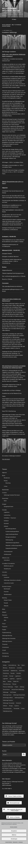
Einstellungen (14, 839)
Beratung (5, 668)
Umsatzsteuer (5, 647)
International (7, 560)
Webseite (6, 605)
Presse (4, 623)
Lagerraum (19, 678)
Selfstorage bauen (7, 695)
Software (6, 526)
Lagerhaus (12, 678)
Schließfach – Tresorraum (10, 518)
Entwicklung (6, 673)
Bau (19, 665)
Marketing (4, 597)
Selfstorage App (9, 540)
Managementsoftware (11, 537)
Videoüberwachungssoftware (12, 542)
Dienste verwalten (13, 826)
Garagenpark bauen (8, 506)
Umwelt (4, 650)
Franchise (6, 591)
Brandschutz (7, 478)
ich (15, 420)
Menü (14, 19)
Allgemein (4, 472)
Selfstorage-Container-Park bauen (12, 495)
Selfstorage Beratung (7, 635)
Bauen (3, 475)
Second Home (6, 689)
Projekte (4, 629)
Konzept (11, 676)
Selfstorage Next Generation (8, 638)
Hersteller (4, 510)
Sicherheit (6, 523)
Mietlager (8, 108)
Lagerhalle (5, 678)
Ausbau (5, 665)
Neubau (6, 480)
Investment (6, 577)
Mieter (3, 609)
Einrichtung (21, 670)
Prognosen (4, 626)
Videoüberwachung (7, 711)
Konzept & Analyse (6, 586)
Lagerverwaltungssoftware (12, 534)
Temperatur (5, 644)
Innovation (4, 572)
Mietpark (4, 612)
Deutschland (5, 498)
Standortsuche (7, 568)
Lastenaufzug (7, 515)
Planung (14, 684)
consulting (19, 668)
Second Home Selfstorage (18, 689)
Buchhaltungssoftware (11, 528)
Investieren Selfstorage (9, 32)
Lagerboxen (18, 676)
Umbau (5, 486)
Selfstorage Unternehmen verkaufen (12, 580)
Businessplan (7, 588)
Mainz (4, 681)
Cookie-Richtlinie (8, 842)
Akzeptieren (14, 831)
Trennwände (16, 708)
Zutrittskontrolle (7, 554)
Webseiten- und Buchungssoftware (14, 545)
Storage (11, 705)
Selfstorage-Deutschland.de (11, 9)
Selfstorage (5, 692)
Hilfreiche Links (5, 558)
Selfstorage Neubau (19, 697)
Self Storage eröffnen (8, 697)
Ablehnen (14, 835)
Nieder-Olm (16, 681)
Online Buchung (6, 684)
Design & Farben (8, 600)
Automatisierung (12, 665)
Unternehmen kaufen (9, 583)
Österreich (4, 615)
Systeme (17, 705)
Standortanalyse (7, 594)
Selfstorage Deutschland (19, 695)
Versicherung (5, 653)
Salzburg (6, 617)
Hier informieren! (6, 459)
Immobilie (5, 676)
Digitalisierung (14, 670)
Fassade (6, 603)
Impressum (20, 842)
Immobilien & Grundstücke (8, 563)
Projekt (16, 687)
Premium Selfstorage (8, 687)
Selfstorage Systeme (7, 641)
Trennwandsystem (8, 551)
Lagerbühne (6, 512)
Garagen (4, 504)
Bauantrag (8, 483)
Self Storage (13, 692)
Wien (5, 620)
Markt (5, 500)
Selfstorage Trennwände (8, 703)
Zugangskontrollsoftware (11, 548)
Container (4, 492)
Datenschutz (15, 842)
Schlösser (6, 520)
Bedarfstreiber (5, 489)
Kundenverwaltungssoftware (12, 531)
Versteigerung (5, 656)
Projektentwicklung (6, 632)
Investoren (4, 575)
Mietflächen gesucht (8, 566)
